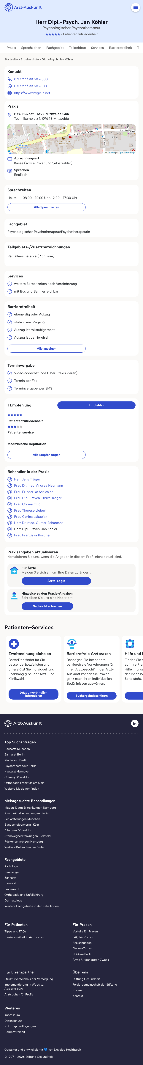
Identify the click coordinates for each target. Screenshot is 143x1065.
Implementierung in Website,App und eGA (24, 986)
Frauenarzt (11, 889)
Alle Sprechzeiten (46, 207)
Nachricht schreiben (47, 606)
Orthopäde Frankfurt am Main (24, 783)
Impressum (12, 1015)
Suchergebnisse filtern (92, 696)
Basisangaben (82, 943)
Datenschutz (13, 1020)
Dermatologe (13, 900)
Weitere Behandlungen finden (24, 847)
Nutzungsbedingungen (20, 1026)
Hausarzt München (17, 749)
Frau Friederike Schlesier (33, 492)
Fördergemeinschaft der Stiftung (95, 984)
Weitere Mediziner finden (21, 788)
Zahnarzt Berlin (14, 754)
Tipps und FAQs (15, 931)
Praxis (11, 48)
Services (97, 48)
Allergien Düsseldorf (18, 830)
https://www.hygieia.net (32, 93)
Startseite (11, 59)
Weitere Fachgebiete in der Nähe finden (31, 906)
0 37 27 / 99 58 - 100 (30, 86)
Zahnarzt (10, 877)
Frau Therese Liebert (30, 510)
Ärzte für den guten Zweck (91, 960)
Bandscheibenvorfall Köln (21, 824)
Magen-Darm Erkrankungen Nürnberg (30, 807)
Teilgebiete (77, 48)
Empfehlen (96, 405)
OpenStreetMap (127, 152)
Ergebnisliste (30, 59)
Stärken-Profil (82, 954)
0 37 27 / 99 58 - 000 (31, 79)
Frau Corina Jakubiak (30, 517)
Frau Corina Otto (27, 504)
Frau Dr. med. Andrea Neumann (38, 485)
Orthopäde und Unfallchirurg (24, 894)
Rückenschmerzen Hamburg (23, 841)
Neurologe (11, 872)
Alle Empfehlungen (46, 455)
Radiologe (11, 866)
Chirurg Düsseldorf (17, 777)
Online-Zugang (83, 948)
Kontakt (78, 996)
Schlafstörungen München (22, 819)
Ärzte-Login (56, 581)
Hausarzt (10, 883)
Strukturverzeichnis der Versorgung (28, 979)
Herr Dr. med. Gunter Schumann (38, 523)
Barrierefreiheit (120, 48)
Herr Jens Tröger (27, 479)
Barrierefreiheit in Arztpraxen (24, 937)
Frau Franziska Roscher (32, 535)
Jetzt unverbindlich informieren (33, 694)
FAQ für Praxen (83, 937)
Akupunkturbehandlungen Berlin (26, 813)
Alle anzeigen (46, 348)
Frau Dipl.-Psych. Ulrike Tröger (38, 498)
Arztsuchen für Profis (18, 994)
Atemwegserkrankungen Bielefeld (27, 836)
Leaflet (111, 152)
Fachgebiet (55, 48)
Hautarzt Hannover (17, 771)
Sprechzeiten (31, 48)
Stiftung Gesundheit (86, 979)
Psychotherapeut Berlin (20, 766)
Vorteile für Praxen (85, 931)
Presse (77, 990)
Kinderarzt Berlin (15, 760)
